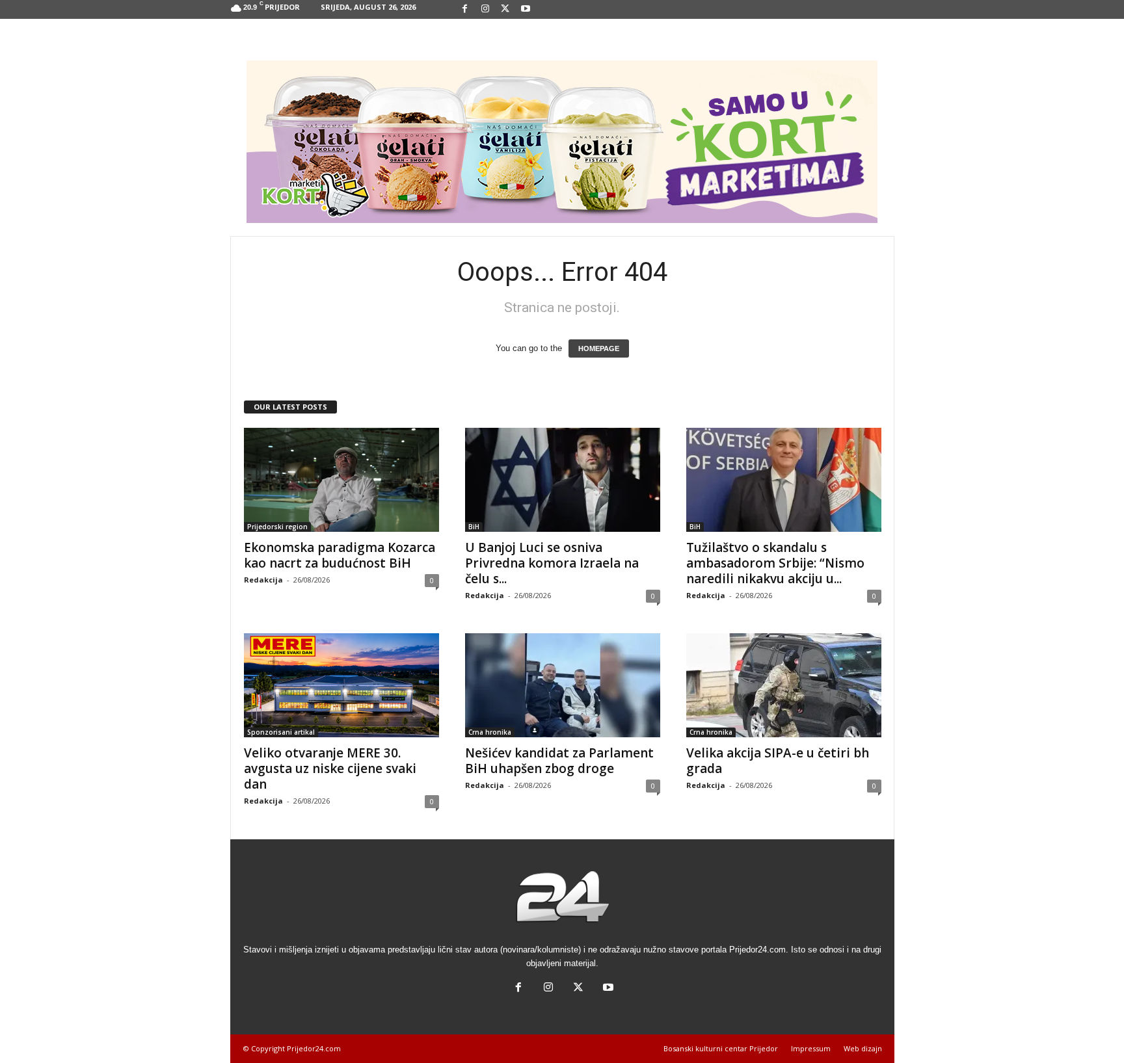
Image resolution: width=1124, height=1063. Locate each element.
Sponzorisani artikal (281, 732)
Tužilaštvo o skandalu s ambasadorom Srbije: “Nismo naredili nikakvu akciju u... (775, 563)
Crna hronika (489, 732)
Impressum (811, 1048)
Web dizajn (863, 1048)
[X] (505, 9)
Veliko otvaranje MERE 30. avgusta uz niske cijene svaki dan (330, 768)
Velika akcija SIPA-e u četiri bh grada (777, 760)
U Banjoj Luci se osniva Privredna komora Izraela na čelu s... (552, 563)
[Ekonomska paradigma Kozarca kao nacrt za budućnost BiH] (341, 480)
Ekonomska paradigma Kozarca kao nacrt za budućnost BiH (339, 555)
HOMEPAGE (598, 348)
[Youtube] (525, 9)
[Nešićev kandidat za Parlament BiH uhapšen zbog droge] (562, 685)
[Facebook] (465, 9)
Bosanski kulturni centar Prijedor (720, 1048)
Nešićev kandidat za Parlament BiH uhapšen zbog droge (559, 760)
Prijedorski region (277, 526)
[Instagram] (485, 9)
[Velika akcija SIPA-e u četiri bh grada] (783, 685)
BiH (473, 526)
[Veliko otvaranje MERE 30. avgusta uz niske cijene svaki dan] (341, 685)
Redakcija (263, 579)
